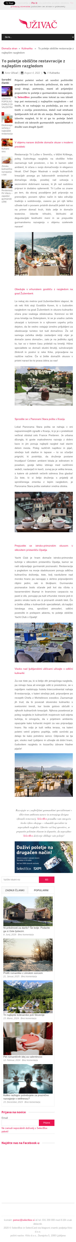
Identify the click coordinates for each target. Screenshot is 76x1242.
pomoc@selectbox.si (24, 1220)
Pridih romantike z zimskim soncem (23, 973)
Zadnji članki (14, 890)
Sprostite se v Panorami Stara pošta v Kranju (40, 419)
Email (5, 1117)
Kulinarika (27, 48)
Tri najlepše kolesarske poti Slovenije (24, 1014)
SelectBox (23, 97)
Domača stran (9, 48)
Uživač (14, 73)
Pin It (34, 3)
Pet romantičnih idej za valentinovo (22, 1056)
